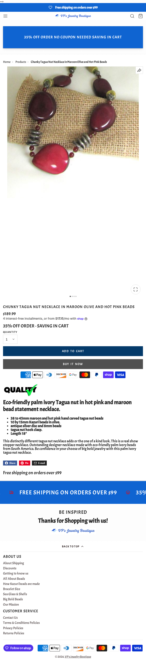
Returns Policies (13, 633)
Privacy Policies (13, 628)
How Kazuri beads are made (21, 584)
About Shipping (13, 563)
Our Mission (11, 604)
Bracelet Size (11, 589)
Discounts (9, 568)
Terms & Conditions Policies (21, 623)
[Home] (73, 16)
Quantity (10, 332)
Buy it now (73, 364)
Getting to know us (15, 573)
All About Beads (14, 579)
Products (20, 61)
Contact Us (10, 618)
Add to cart (73, 351)
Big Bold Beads (13, 599)
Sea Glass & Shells (15, 594)
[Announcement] (73, 7)
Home (6, 61)
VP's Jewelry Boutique (78, 657)
